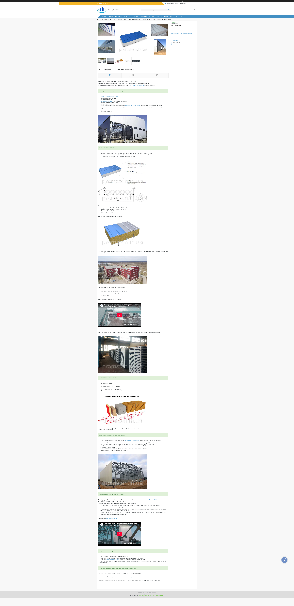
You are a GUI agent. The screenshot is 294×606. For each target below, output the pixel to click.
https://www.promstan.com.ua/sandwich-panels (126, 578)
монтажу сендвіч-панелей (112, 518)
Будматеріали (127, 16)
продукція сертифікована (112, 559)
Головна (104, 16)
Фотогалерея (179, 16)
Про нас (172, 16)
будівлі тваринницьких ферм (132, 105)
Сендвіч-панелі (122, 19)
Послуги (136, 16)
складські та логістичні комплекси (109, 96)
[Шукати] (168, 10)
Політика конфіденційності (158, 595)
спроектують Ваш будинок (132, 440)
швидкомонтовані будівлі (137, 85)
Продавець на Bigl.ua (147, 594)
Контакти (159, 16)
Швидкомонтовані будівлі (115, 16)
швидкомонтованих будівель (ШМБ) (148, 500)
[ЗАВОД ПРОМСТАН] (102, 10)
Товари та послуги (104, 19)
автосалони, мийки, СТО (107, 101)
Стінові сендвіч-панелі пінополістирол (137, 19)
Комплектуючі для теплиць (147, 16)
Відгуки (166, 16)
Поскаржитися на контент (145, 595)
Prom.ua (154, 592)
